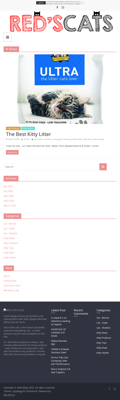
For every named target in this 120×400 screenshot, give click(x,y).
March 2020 (10, 205)
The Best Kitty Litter (28, 134)
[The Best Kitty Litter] (60, 56)
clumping (56, 139)
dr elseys (65, 139)
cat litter (47, 139)
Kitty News (9, 238)
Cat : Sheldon (11, 233)
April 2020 (9, 200)
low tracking (98, 139)
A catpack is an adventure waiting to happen (60, 321)
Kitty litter (88, 139)
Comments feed (12, 285)
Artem (27, 139)
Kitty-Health (28, 128)
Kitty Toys (9, 247)
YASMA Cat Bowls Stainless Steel (63, 2)
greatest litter (76, 139)
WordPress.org (11, 290)
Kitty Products (13, 128)
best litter (38, 139)
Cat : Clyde (9, 228)
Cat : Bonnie (10, 223)
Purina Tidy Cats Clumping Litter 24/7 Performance (60, 360)
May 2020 (9, 195)
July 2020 (8, 191)
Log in (7, 275)
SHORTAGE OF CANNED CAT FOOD (58, 332)
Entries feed (10, 280)
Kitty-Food (9, 252)
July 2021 (8, 186)
